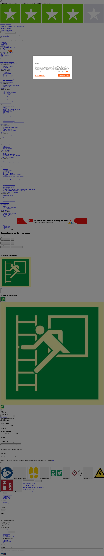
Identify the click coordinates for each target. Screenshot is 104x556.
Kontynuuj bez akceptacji (67, 61)
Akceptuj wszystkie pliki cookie (64, 75)
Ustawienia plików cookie (39, 75)
